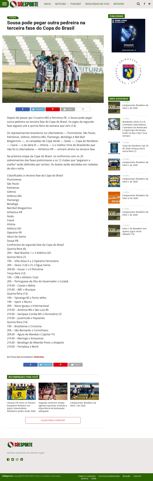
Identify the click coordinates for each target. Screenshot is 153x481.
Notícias (60, 4)
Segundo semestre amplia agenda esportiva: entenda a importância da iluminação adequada (53, 406)
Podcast (75, 4)
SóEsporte (7, 476)
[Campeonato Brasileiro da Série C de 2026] (84, 399)
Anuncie (84, 479)
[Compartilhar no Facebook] (23, 108)
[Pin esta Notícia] (53, 108)
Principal (39, 357)
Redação (126, 476)
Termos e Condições (86, 476)
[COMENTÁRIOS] (83, 108)
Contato (137, 476)
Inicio (47, 4)
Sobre (93, 479)
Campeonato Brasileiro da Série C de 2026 (83, 404)
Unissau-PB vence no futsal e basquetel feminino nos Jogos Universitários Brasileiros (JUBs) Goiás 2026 (21, 406)
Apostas (119, 4)
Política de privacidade (109, 476)
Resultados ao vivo (97, 4)
